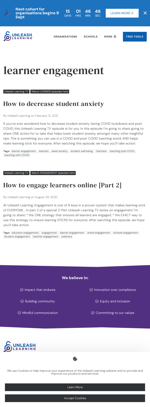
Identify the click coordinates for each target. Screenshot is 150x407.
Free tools (134, 36)
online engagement (98, 232)
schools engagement (125, 232)
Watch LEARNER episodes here (49, 91)
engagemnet (49, 232)
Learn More (75, 387)
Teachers (101, 151)
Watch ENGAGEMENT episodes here (53, 173)
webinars (66, 236)
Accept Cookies (75, 398)
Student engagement (17, 236)
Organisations (65, 36)
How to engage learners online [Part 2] (62, 185)
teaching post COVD (122, 151)
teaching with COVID (16, 155)
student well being (82, 151)
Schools (91, 36)
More (108, 36)
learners (43, 151)
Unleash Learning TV (16, 91)
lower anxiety (60, 151)
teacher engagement (45, 236)
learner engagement (24, 151)
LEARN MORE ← (122, 13)
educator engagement (25, 232)
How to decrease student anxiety (53, 103)
